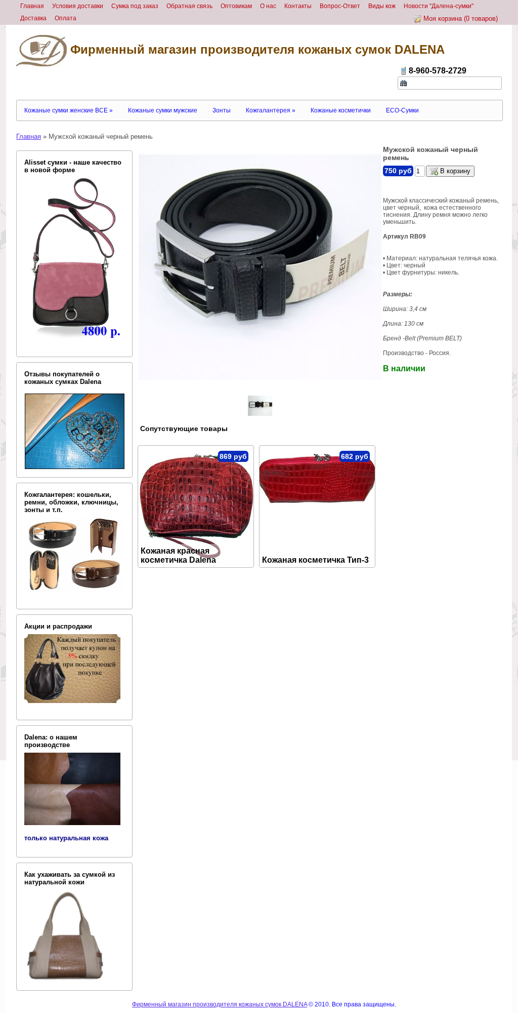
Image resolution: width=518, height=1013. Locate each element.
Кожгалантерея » (270, 110)
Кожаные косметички (341, 110)
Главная (28, 136)
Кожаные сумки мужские (162, 110)
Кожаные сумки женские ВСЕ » (68, 110)
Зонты (221, 110)
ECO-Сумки (402, 110)
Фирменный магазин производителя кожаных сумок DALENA (256, 49)
